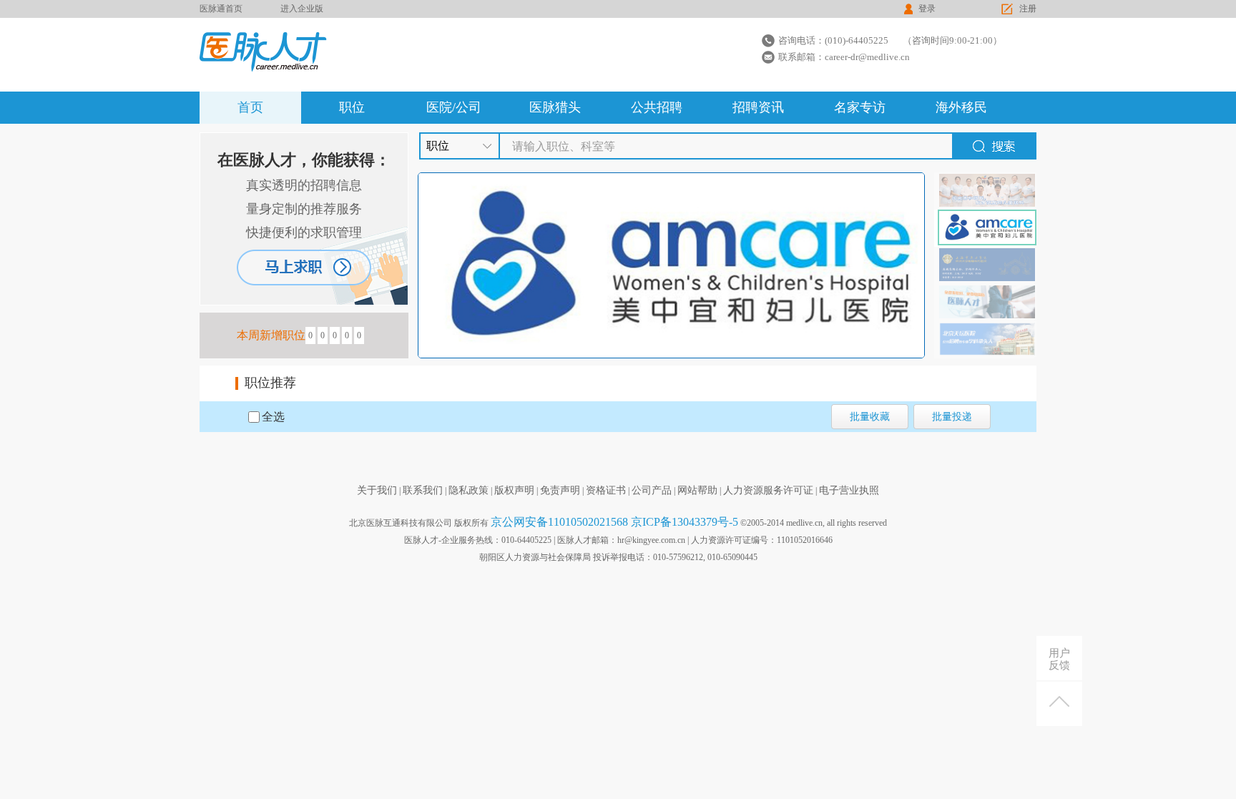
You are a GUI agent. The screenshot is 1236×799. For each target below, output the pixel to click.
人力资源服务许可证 (768, 490)
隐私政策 (468, 490)
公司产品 (652, 490)
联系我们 (423, 490)
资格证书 (606, 490)
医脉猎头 (555, 107)
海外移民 (961, 107)
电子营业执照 (849, 490)
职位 (352, 107)
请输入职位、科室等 (563, 146)
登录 (927, 9)
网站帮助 (697, 490)
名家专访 (860, 107)
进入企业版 (301, 9)
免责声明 (560, 490)
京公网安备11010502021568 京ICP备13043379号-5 (614, 522)
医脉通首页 (221, 9)
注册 (1027, 9)
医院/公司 (453, 107)
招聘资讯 (758, 107)
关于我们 (377, 490)
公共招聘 (656, 107)
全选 (273, 417)
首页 (250, 107)
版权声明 (514, 490)
